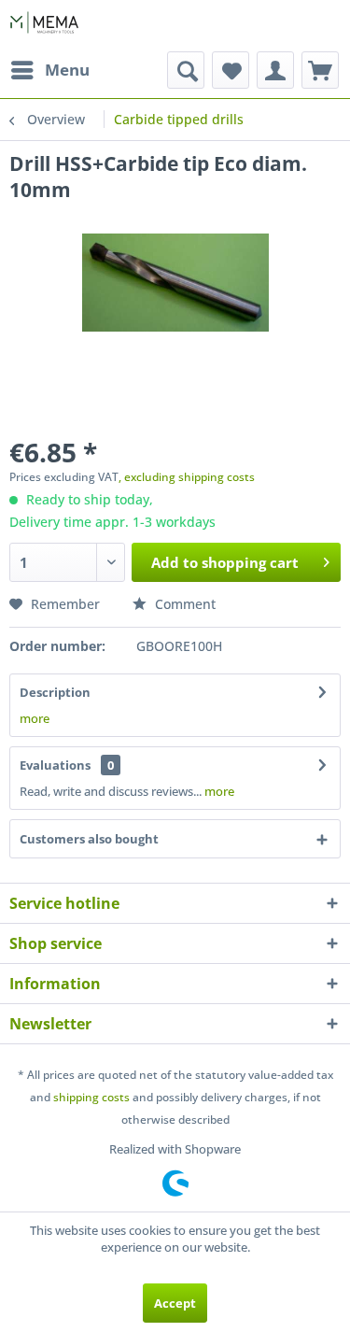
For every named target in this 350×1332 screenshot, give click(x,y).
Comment (183, 604)
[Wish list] (230, 70)
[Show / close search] (185, 70)
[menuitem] (49, 70)
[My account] (275, 70)
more (34, 718)
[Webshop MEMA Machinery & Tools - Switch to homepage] (44, 25)
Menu (67, 69)
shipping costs (91, 1097)
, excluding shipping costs (187, 477)
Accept (175, 1303)
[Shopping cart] (320, 70)
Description (55, 692)
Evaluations (55, 765)
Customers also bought (89, 838)
